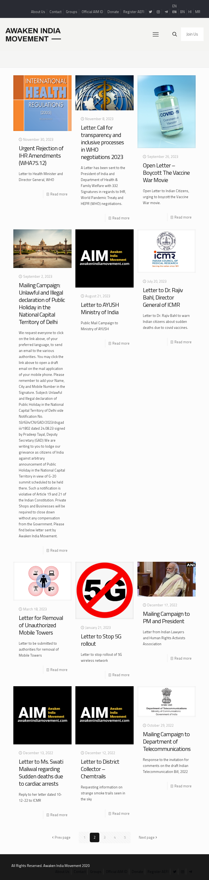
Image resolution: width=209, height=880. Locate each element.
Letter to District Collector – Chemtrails (100, 769)
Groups (71, 11)
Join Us (192, 34)
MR (197, 11)
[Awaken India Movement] (33, 34)
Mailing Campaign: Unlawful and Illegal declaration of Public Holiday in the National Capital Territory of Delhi (42, 303)
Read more (58, 194)
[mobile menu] (155, 34)
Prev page (62, 837)
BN (182, 11)
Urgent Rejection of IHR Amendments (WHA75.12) (41, 155)
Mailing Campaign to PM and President (166, 617)
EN (174, 6)
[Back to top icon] (183, 869)
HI (190, 11)
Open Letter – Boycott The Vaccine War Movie (166, 173)
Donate (113, 11)
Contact (56, 11)
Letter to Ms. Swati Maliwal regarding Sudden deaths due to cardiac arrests (41, 772)
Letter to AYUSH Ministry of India (100, 308)
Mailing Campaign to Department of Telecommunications (166, 741)
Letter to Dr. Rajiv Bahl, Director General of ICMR (163, 297)
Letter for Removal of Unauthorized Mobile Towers (41, 625)
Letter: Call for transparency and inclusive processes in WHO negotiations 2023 (102, 142)
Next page (147, 837)
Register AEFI (133, 11)
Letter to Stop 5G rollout (101, 640)
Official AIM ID (92, 11)
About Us (38, 11)
